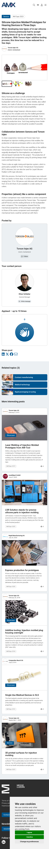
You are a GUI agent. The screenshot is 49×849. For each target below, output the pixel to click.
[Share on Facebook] (11, 354)
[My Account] (42, 5)
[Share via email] (16, 354)
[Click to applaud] (24, 332)
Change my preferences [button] (29, 841)
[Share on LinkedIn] (3, 354)
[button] (7, 84)
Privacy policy (7, 803)
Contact (7, 815)
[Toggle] (45, 5)
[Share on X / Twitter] (7, 354)
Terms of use (7, 801)
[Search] (34, 5)
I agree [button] (29, 832)
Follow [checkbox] (26, 256)
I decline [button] (29, 837)
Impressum (6, 806)
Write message (25, 301)
